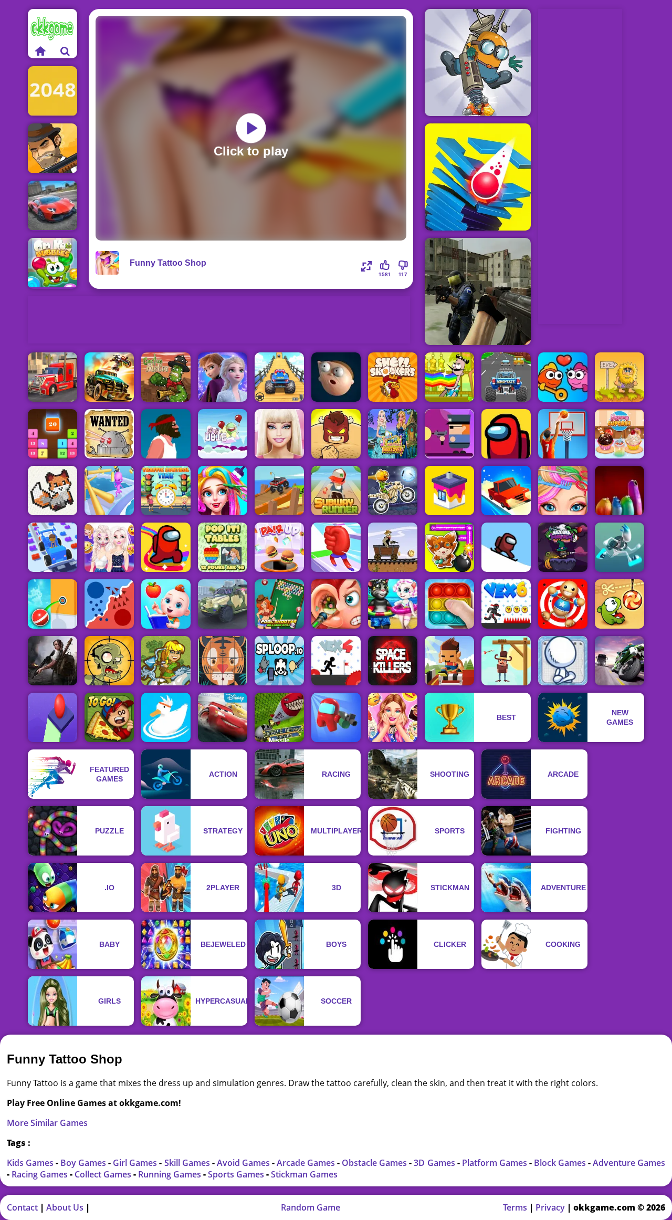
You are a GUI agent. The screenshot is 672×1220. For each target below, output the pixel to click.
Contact (22, 1207)
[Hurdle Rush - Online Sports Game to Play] (449, 660)
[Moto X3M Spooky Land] (392, 490)
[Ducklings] (166, 717)
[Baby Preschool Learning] (166, 604)
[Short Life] (166, 433)
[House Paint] (449, 490)
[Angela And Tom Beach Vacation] (392, 604)
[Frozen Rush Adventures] (222, 377)
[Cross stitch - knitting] (52, 490)
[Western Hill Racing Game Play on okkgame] (392, 547)
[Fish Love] (562, 377)
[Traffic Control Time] (166, 490)
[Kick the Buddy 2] (562, 604)
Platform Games (495, 1163)
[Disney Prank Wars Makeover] (109, 547)
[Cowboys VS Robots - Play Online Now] (109, 433)
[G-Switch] (619, 547)
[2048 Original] (52, 91)
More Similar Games (47, 1123)
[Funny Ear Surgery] (336, 604)
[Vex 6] (506, 604)
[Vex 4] (336, 660)
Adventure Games (629, 1163)
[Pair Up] (279, 547)
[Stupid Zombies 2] (109, 660)
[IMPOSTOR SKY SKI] (506, 547)
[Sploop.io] (279, 660)
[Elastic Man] (336, 377)
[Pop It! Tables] (222, 547)
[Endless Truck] (279, 490)
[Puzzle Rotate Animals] (222, 660)
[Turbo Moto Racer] (619, 660)
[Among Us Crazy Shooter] (336, 717)
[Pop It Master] (449, 604)
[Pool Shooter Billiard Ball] (279, 604)
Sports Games (237, 1174)
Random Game (310, 1207)
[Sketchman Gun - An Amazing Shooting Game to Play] (562, 660)
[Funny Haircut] (222, 490)
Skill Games (188, 1163)
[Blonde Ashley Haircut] (562, 490)
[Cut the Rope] (619, 604)
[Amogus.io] (166, 547)
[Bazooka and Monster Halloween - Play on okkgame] (562, 547)
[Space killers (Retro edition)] (392, 660)
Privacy (550, 1207)
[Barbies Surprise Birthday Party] (392, 717)
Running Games (170, 1174)
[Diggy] (478, 62)
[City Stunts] (52, 206)
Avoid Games (244, 1163)
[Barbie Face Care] (279, 433)
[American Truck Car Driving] (52, 377)
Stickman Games (304, 1174)
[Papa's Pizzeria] (109, 717)
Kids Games (31, 1163)
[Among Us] (506, 433)
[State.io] (109, 604)
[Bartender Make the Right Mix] (449, 377)
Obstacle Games (375, 1163)
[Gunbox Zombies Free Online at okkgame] (449, 433)
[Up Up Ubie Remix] (222, 433)
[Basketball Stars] (562, 433)
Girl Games (136, 1163)
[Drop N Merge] (52, 433)
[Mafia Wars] (52, 148)
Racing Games (41, 1174)
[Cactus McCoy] (166, 377)
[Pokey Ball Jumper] (52, 604)
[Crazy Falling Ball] (52, 717)
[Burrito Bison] (336, 433)
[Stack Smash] (478, 177)
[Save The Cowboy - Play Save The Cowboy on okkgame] (506, 660)
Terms (515, 1207)
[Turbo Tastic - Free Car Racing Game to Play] (506, 377)
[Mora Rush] (336, 547)
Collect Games (104, 1174)
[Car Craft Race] (52, 547)
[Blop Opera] (619, 490)
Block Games (561, 1163)
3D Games (435, 1163)
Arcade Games (307, 1163)
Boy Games (84, 1163)
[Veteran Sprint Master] (279, 377)
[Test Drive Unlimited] (506, 490)
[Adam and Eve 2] (619, 377)
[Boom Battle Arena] (449, 547)
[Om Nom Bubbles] (52, 263)
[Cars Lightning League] (222, 717)
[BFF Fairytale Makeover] (392, 433)
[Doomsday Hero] (52, 660)
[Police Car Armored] (222, 604)
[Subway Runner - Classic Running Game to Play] (336, 490)
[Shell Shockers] (392, 377)
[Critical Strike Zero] (478, 291)
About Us (64, 1207)
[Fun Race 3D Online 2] (109, 490)
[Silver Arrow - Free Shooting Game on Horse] (166, 660)
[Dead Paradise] (109, 377)
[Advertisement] (219, 319)
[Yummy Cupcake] (619, 433)
